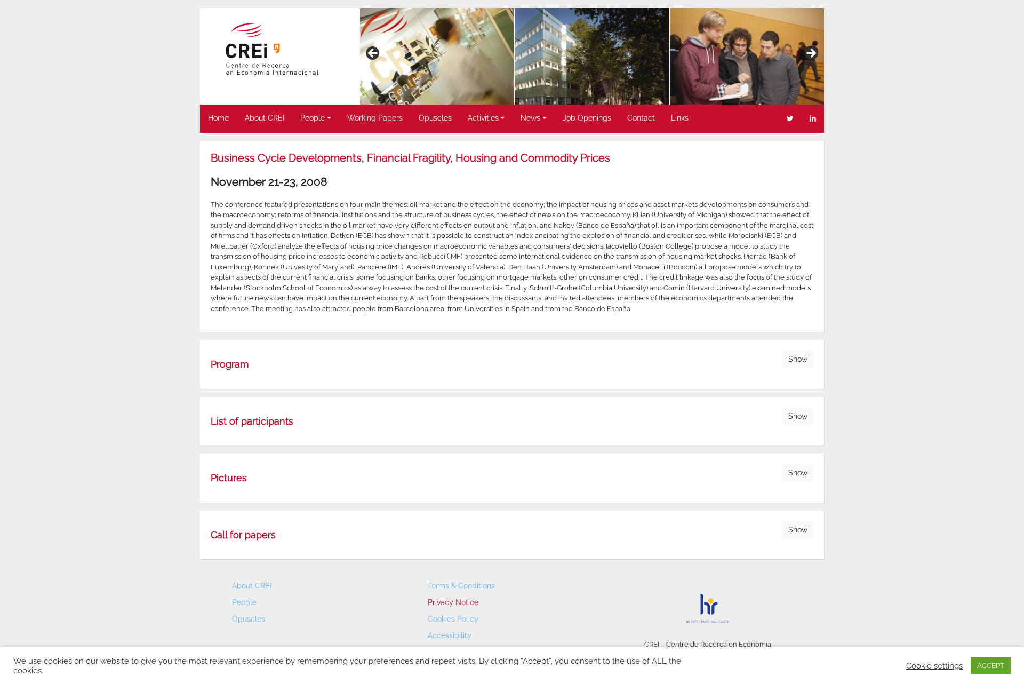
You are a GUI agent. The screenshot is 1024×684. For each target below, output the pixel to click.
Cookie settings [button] (934, 665)
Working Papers (375, 118)
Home (218, 118)
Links (680, 118)
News (530, 118)
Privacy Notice (453, 602)
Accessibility (449, 635)
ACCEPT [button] (990, 666)
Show (797, 359)
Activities (483, 118)
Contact (641, 118)
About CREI (264, 118)
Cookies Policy (453, 619)
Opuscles (435, 118)
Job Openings (587, 118)
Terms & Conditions (461, 586)
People (312, 118)
